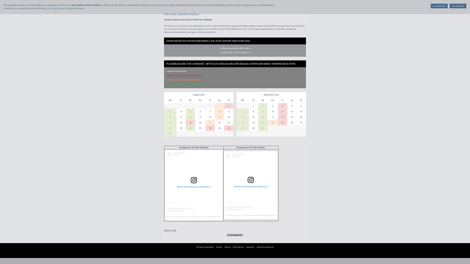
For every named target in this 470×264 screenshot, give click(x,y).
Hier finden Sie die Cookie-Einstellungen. (66, 8)
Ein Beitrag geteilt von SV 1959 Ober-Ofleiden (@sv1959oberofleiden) (194, 217)
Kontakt (219, 247)
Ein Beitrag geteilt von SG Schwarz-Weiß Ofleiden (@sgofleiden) (251, 215)
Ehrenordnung (238, 247)
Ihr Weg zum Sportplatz (205, 247)
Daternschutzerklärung (265, 247)
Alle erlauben (458, 6)
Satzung (227, 247)
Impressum (250, 247)
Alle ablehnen (439, 6)
